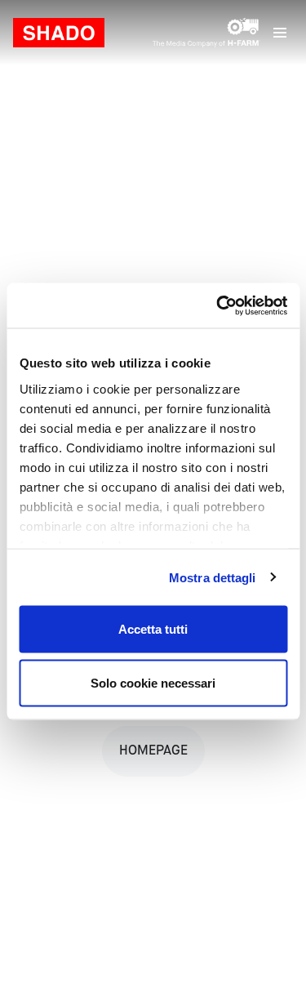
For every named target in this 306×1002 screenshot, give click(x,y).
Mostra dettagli (212, 577)
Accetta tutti (153, 629)
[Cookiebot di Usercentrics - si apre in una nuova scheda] (218, 305)
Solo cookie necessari (153, 682)
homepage (153, 751)
